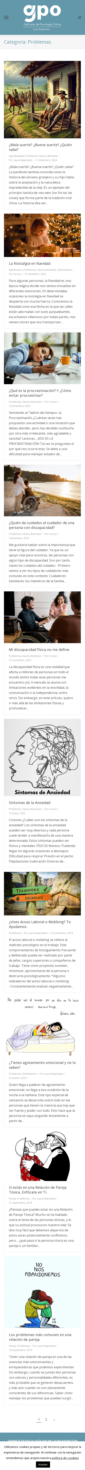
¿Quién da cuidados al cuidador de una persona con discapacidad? (41, 525)
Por (20, 160)
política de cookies (65, 1458)
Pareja (12, 1198)
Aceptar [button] (43, 1464)
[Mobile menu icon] (6, 17)
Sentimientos (64, 270)
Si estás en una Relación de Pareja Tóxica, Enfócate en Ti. (37, 1190)
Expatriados (15, 270)
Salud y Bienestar (48, 156)
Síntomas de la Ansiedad (29, 802)
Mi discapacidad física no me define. (39, 649)
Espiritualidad (16, 156)
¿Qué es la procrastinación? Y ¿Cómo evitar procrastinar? (40, 393)
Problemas (32, 156)
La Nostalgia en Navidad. (30, 263)
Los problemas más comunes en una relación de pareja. (40, 1337)
